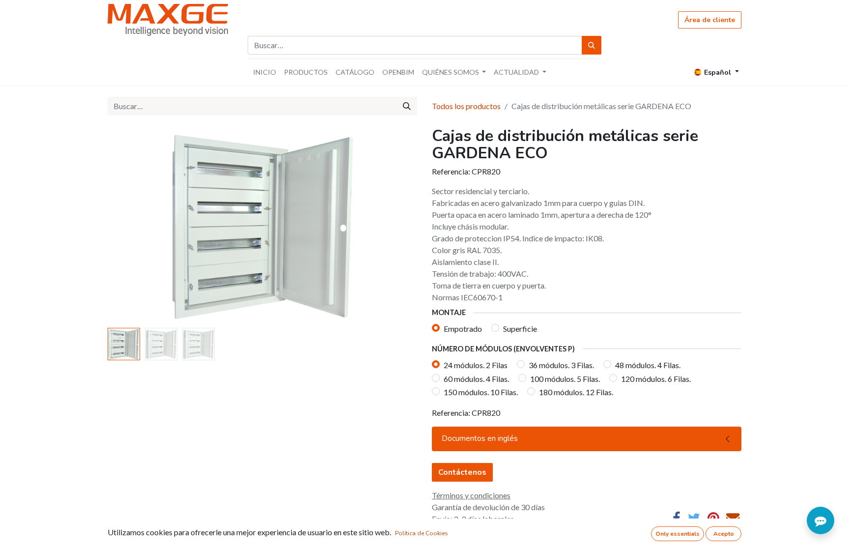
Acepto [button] (723, 534)
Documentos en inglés (480, 438)
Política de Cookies (421, 533)
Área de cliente (709, 20)
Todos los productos (466, 106)
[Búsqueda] (591, 45)
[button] (131, 225)
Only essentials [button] (677, 534)
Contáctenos (462, 472)
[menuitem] (264, 72)
